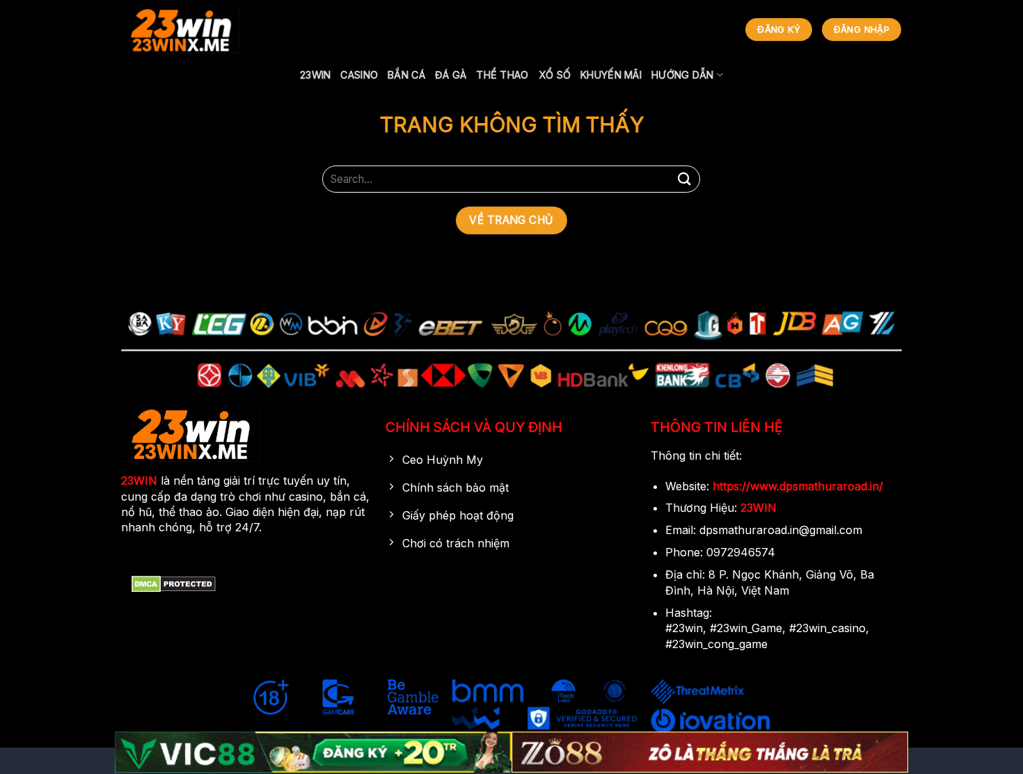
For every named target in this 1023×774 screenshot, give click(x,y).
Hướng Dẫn (682, 75)
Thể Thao (502, 75)
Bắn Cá (406, 75)
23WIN (315, 75)
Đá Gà (450, 75)
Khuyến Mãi (611, 75)
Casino (359, 75)
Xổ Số (555, 75)
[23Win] (181, 30)
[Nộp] (684, 179)
